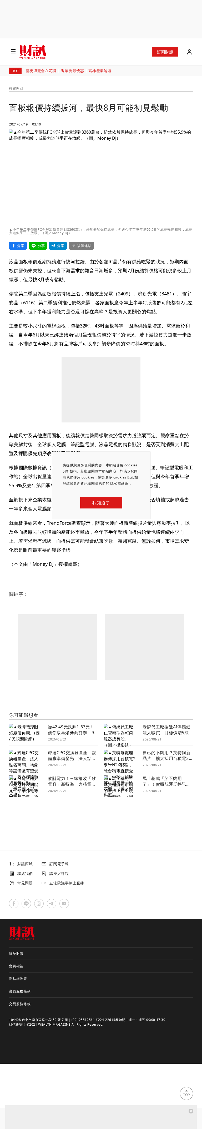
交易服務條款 (20, 1003)
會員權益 (16, 966)
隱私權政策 (119, 483)
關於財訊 (16, 953)
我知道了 (101, 503)
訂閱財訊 (165, 51)
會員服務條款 (20, 991)
